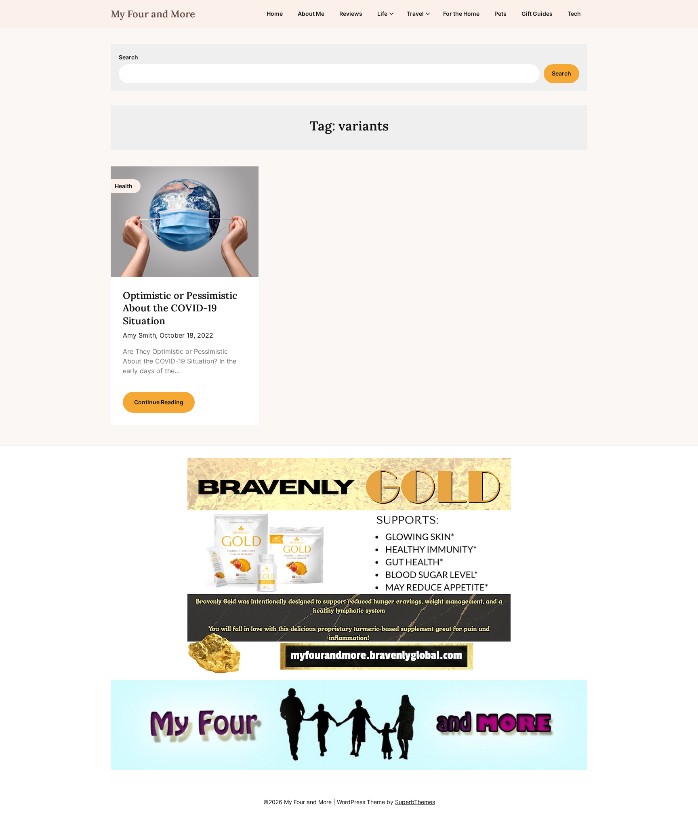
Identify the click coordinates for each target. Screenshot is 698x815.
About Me (311, 13)
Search (128, 57)
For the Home (461, 13)
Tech (574, 13)
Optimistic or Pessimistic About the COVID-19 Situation (180, 308)
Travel (415, 13)
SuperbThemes (415, 801)
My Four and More (153, 14)
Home (275, 13)
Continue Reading (158, 402)
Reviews (350, 13)
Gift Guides (537, 13)
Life (382, 13)
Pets (500, 13)
